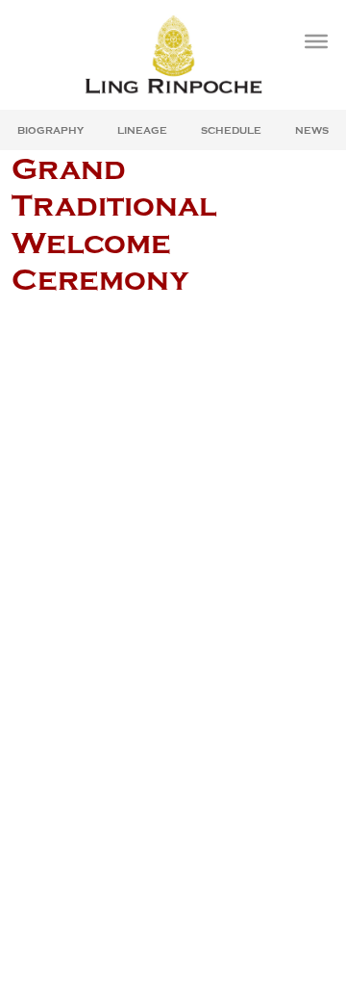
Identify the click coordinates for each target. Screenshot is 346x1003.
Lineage (142, 131)
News (312, 131)
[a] (316, 41)
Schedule (231, 131)
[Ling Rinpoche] (173, 54)
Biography (50, 131)
